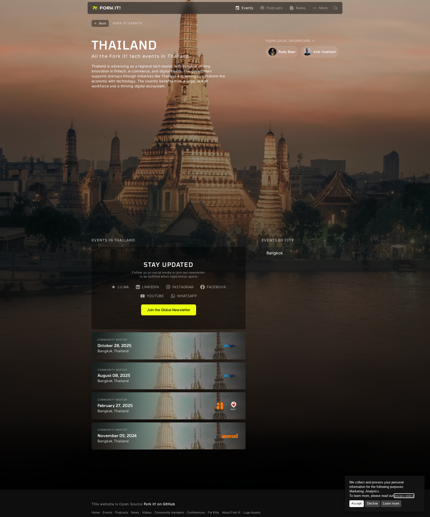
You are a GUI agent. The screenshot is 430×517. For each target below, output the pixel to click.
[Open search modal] (335, 8)
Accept (356, 503)
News (135, 512)
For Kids (213, 512)
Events (107, 512)
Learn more (391, 503)
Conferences (196, 512)
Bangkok (275, 252)
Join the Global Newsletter (168, 310)
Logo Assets (251, 512)
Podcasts (121, 512)
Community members (169, 512)
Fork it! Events (127, 23)
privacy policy (404, 496)
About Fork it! (231, 512)
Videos (147, 512)
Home (96, 512)
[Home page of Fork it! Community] (106, 7)
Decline (372, 503)
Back (102, 23)
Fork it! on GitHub (159, 504)
